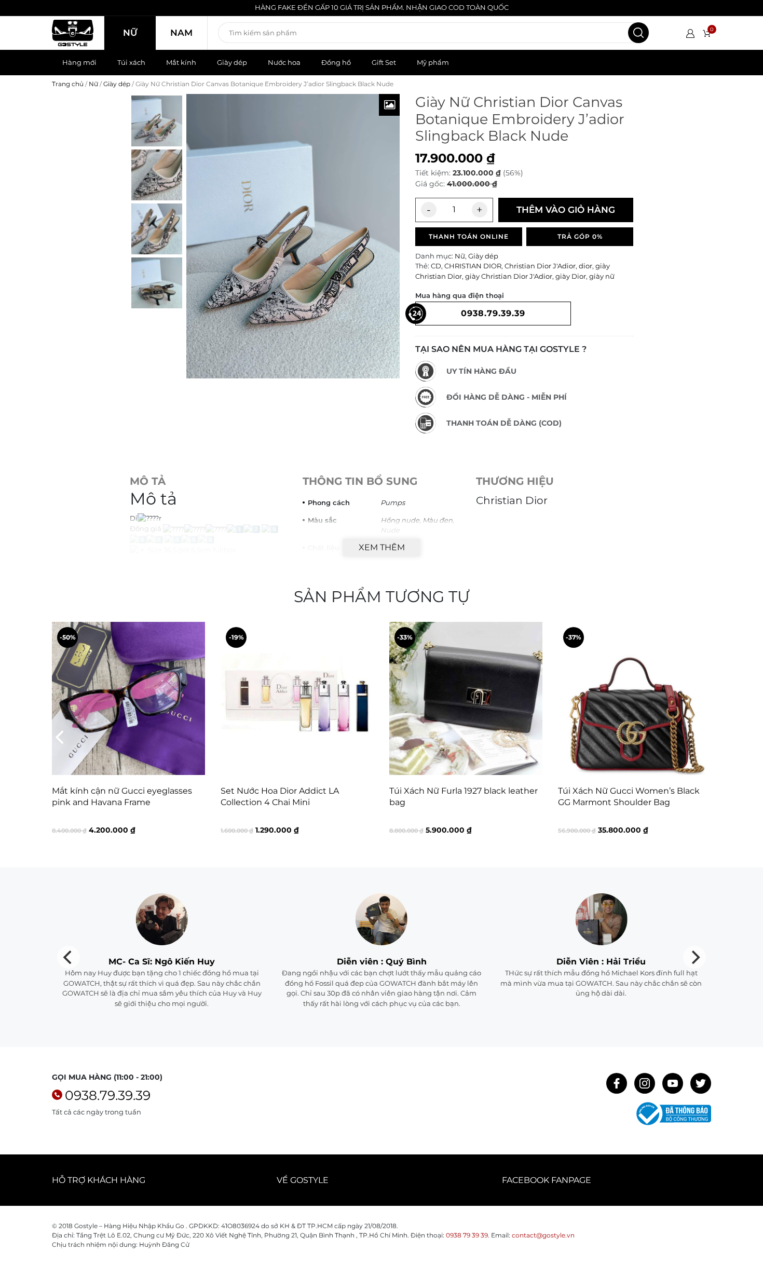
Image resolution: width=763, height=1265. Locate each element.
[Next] (702, 737)
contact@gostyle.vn (543, 1235)
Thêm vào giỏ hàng (565, 210)
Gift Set (384, 62)
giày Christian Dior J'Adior (508, 276)
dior (585, 266)
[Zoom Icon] (389, 105)
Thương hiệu (515, 481)
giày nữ (602, 276)
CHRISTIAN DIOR (472, 266)
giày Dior (570, 276)
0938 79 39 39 (467, 1235)
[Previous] (60, 737)
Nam (181, 33)
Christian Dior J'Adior (540, 266)
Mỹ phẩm (433, 62)
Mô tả (148, 481)
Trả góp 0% (580, 236)
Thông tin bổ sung (360, 481)
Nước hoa (284, 62)
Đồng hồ (336, 62)
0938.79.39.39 (108, 1095)
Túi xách (131, 62)
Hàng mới (79, 62)
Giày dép (232, 62)
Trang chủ (68, 84)
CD (436, 266)
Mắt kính (181, 62)
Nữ (130, 33)
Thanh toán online (469, 236)
